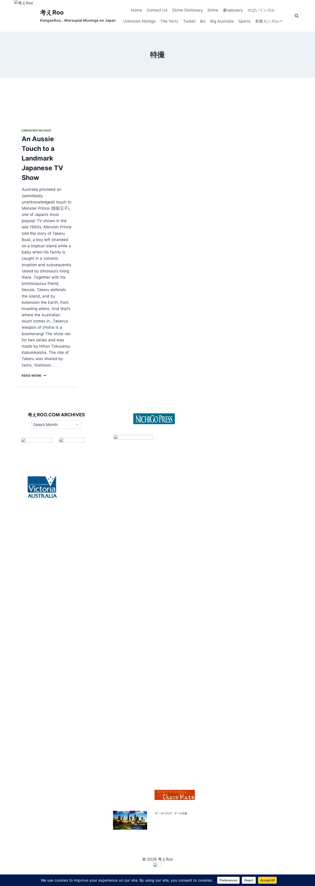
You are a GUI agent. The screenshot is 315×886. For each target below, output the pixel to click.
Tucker (189, 21)
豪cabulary (233, 10)
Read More (34, 375)
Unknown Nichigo (139, 21)
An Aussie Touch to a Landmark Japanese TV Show (42, 158)
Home (136, 10)
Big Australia (222, 21)
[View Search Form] (296, 16)
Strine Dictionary (187, 10)
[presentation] (46, 99)
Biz (203, 21)
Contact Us (157, 10)
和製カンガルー (269, 21)
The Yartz (169, 21)
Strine (212, 10)
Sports (244, 21)
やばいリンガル (261, 10)
